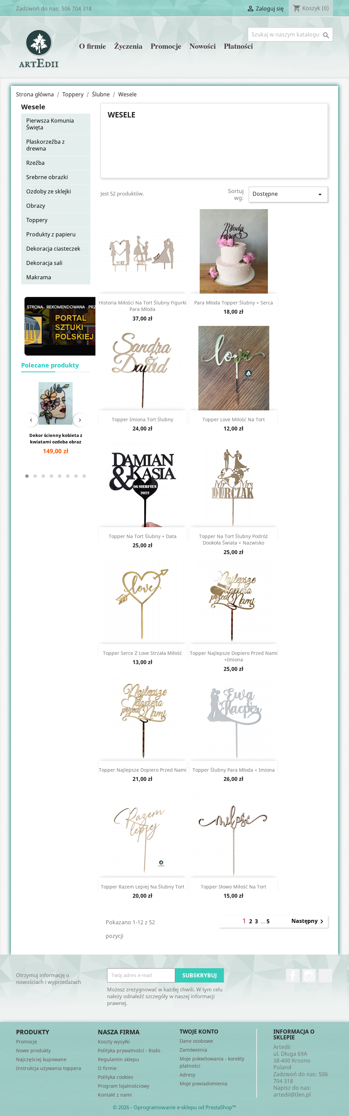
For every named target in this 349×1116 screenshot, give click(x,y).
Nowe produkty (33, 1050)
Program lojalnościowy (123, 1086)
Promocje (166, 46)
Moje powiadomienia (203, 1083)
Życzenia (128, 46)
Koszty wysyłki (114, 1041)
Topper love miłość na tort (233, 419)
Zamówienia (193, 1050)
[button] (27, 476)
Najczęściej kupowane (41, 1059)
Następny (308, 921)
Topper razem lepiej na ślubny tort (142, 886)
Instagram (309, 976)
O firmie (92, 46)
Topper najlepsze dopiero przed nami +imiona (233, 656)
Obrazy (35, 205)
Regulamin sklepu (118, 1059)
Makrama (38, 277)
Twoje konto (199, 1031)
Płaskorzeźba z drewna (45, 145)
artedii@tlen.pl (292, 1094)
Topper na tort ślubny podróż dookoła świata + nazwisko (233, 539)
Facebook (293, 976)
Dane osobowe (196, 1041)
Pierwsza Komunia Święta (50, 124)
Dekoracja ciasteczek (53, 248)
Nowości (202, 46)
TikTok (325, 976)
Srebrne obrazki (47, 177)
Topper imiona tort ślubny (142, 419)
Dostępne (288, 194)
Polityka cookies (115, 1077)
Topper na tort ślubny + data (143, 536)
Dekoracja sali (44, 263)
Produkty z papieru (51, 234)
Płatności (238, 46)
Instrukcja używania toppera (48, 1068)
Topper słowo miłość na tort (233, 886)
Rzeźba (35, 163)
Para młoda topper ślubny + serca (233, 302)
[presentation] (31, 420)
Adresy (187, 1074)
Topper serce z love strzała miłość (142, 653)
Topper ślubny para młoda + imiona (234, 770)
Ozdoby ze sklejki (48, 191)
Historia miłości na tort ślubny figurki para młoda (142, 306)
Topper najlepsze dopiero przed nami (142, 770)
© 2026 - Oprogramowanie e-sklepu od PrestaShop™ (174, 1107)
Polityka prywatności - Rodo (129, 1050)
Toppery (36, 220)
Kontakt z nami (115, 1094)
